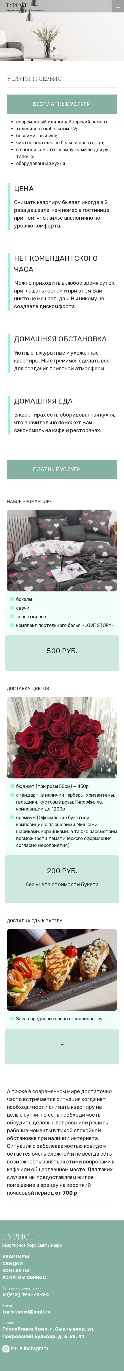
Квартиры (15, 1256)
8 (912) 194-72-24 (25, 1294)
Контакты (15, 1270)
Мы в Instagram (29, 1348)
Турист (32, 1239)
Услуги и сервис (24, 1277)
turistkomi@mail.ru (26, 1312)
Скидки (12, 1263)
